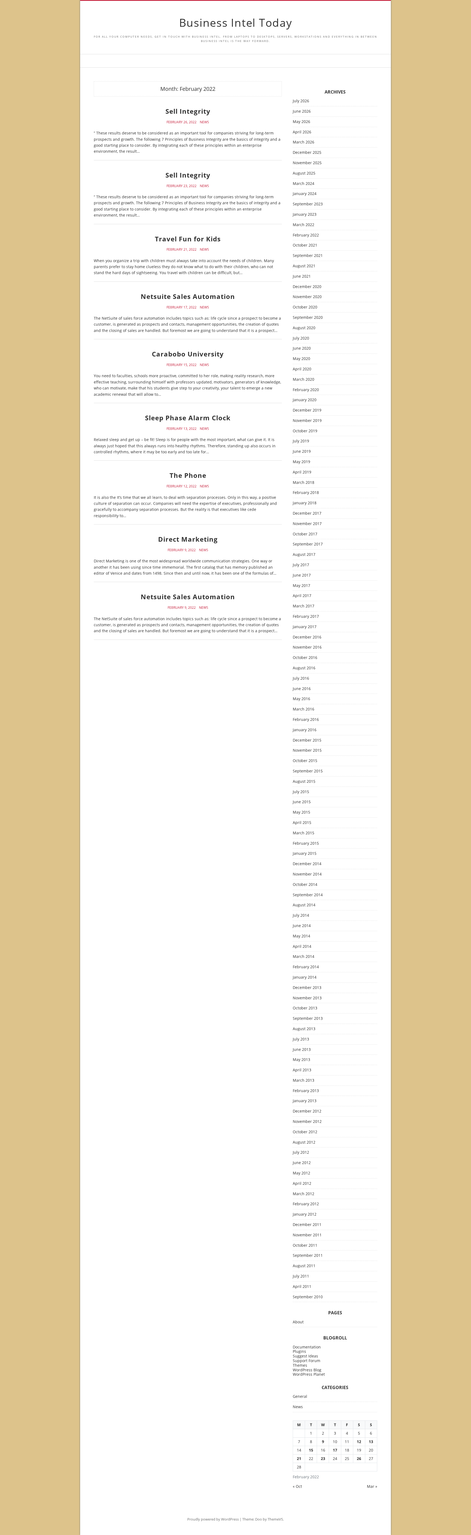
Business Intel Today (235, 22)
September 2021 (308, 255)
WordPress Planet (309, 1374)
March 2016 (303, 709)
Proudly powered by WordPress (213, 1519)
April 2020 (302, 369)
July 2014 (301, 915)
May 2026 (301, 121)
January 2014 (304, 977)
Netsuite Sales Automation (188, 296)
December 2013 (307, 987)
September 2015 (308, 771)
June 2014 (302, 926)
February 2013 (306, 1091)
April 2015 (302, 822)
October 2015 (305, 760)
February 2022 (306, 235)
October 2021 (305, 245)
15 (311, 1450)
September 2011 (308, 1255)
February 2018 (306, 492)
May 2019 (301, 462)
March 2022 (303, 225)
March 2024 (303, 183)
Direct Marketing (188, 539)
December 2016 (307, 637)
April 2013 (302, 1070)
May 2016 (301, 699)
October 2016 (305, 657)
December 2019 (307, 410)
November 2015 (307, 750)
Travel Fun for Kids (188, 238)
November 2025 (307, 163)
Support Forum (306, 1360)
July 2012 (301, 1152)
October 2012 (305, 1132)
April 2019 (302, 472)
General (300, 1396)
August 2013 (304, 1029)
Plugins (299, 1351)
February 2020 (306, 390)
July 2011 (301, 1276)
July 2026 (301, 101)
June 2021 (302, 276)
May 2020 (301, 358)
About (298, 1322)
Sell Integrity (187, 111)
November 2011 (307, 1235)
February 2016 (306, 719)
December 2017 (307, 513)
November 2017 (307, 523)
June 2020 (302, 348)
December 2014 (307, 864)
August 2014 (304, 905)
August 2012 (304, 1142)
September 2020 (308, 317)
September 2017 (308, 544)
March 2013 (303, 1080)
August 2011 (304, 1266)
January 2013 (304, 1101)
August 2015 (304, 781)
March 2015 (303, 833)
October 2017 (305, 534)
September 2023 (308, 204)
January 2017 (304, 627)
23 (323, 1458)
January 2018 (304, 503)
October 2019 (305, 431)
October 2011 (305, 1245)
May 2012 (301, 1173)
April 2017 (302, 595)
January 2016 (304, 730)
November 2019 (307, 420)
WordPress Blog (307, 1369)
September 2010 (308, 1297)
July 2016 (301, 678)
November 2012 (307, 1121)
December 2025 (307, 152)
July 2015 (301, 792)
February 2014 (306, 967)
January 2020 (304, 400)
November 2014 (307, 874)
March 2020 (303, 379)
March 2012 (303, 1194)
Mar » (372, 1486)
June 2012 (302, 1163)
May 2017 (301, 585)
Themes (300, 1365)
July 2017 (301, 565)
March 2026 (303, 142)
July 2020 (301, 338)
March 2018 (303, 482)
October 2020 (305, 307)
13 (371, 1441)
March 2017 (303, 606)
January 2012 (304, 1214)
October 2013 (305, 1008)
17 (335, 1450)
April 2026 (302, 132)
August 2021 (304, 266)
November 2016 (307, 647)
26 (359, 1458)
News (204, 122)
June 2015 (302, 802)
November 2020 (307, 297)
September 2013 (308, 1018)
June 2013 (302, 1049)
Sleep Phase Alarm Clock (188, 417)
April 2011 (302, 1286)
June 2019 (302, 451)
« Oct (297, 1486)
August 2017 (304, 554)
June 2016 (302, 688)
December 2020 (307, 286)
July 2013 (301, 1039)
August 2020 (304, 328)
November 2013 (307, 998)
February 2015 (306, 843)
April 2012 (302, 1183)
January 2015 (304, 853)
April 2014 (302, 946)
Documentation (307, 1347)
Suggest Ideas (305, 1356)
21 (299, 1458)
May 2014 (301, 936)
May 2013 (301, 1059)
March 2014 (303, 956)
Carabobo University (188, 353)
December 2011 (307, 1224)
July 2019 (301, 441)
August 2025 (304, 173)
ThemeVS (275, 1519)
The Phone (188, 475)
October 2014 (305, 884)
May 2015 (301, 812)
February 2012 (306, 1204)
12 (359, 1441)
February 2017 (306, 616)
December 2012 (307, 1111)
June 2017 (302, 575)
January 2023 (304, 214)
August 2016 (304, 668)
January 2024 (304, 193)
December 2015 (307, 740)
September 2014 (308, 895)
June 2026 (302, 111)
